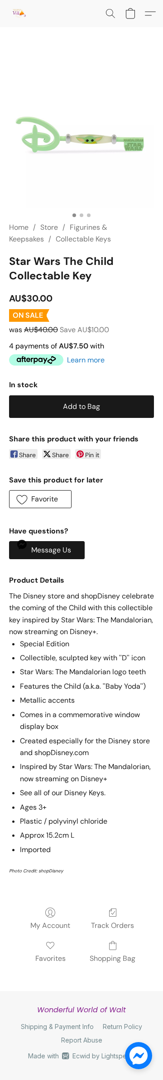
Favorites (50, 958)
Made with (81, 1056)
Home (19, 227)
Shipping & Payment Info (57, 1026)
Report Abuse (81, 1040)
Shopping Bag (112, 958)
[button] (19, 13)
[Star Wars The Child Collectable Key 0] (81, 135)
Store (49, 227)
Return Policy (122, 1026)
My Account (50, 925)
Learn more (86, 360)
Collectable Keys (83, 239)
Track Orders (112, 925)
